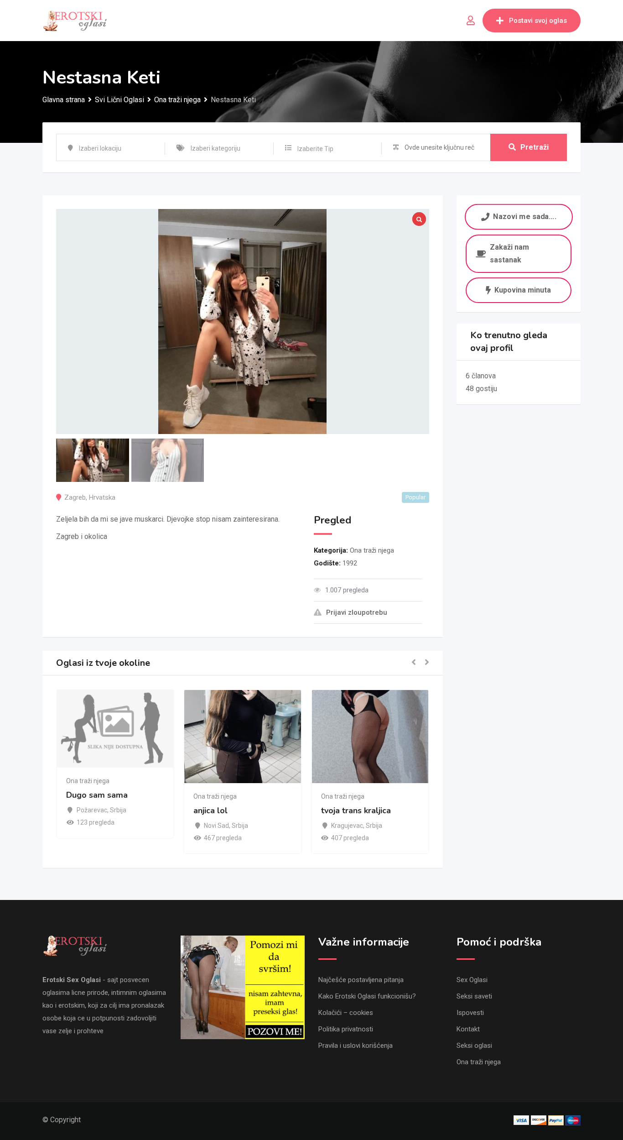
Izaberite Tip (315, 148)
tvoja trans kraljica (356, 810)
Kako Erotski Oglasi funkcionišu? (367, 996)
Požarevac (92, 810)
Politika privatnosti (345, 1029)
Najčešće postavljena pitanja (361, 980)
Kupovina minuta (522, 290)
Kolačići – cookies (345, 1013)
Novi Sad (216, 825)
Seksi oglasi (474, 1045)
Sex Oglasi (472, 980)
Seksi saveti (474, 996)
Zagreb (75, 497)
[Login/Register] (471, 20)
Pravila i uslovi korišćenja (355, 1045)
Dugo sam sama (97, 795)
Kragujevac (347, 825)
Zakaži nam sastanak (509, 253)
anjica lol (210, 810)
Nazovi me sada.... (524, 217)
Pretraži (534, 147)
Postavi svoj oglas (538, 20)
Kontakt (468, 1029)
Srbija (118, 810)
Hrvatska (102, 497)
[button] (413, 662)
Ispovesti (470, 1013)
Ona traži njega (372, 550)
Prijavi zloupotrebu (356, 612)
